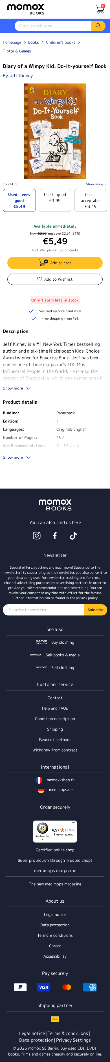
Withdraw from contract (55, 750)
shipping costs (66, 250)
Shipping (55, 729)
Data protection (55, 924)
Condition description (55, 718)
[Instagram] (37, 536)
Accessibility (55, 956)
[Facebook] (55, 536)
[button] (7, 26)
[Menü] (73, 824)
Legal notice (55, 914)
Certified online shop (55, 849)
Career (55, 945)
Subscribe (96, 609)
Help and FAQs (55, 708)
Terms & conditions (55, 935)
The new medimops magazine (55, 884)
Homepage (12, 42)
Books (33, 42)
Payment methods (55, 739)
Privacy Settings (73, 1040)
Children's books (60, 42)
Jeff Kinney (21, 75)
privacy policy (87, 597)
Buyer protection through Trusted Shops (55, 860)
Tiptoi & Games (17, 51)
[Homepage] (26, 9)
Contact (55, 697)
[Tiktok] (73, 536)
